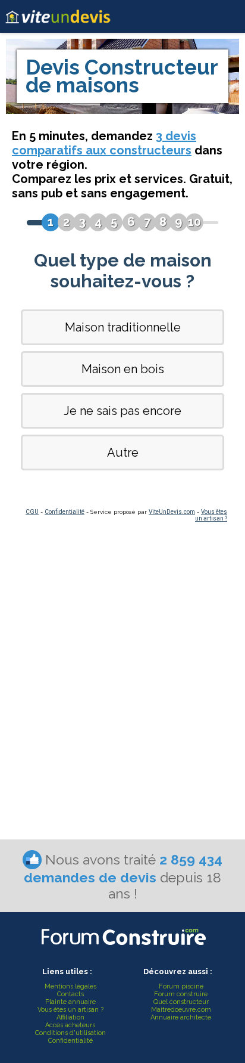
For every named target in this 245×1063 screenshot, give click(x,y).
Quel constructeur (181, 1002)
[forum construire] (122, 948)
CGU (32, 512)
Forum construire (181, 994)
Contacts (70, 994)
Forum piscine (181, 986)
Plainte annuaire (70, 1002)
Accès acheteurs (70, 1025)
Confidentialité (64, 512)
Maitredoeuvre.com (181, 1010)
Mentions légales (70, 986)
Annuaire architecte (180, 1017)
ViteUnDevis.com (172, 512)
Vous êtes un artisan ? (211, 515)
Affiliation (70, 1017)
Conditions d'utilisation (70, 1033)
